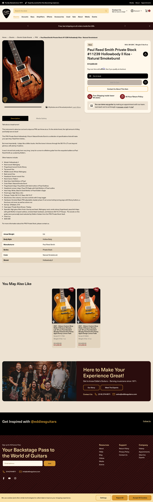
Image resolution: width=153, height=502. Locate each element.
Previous (28, 26)
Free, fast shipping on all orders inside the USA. (76, 26)
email (126, 107)
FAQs (101, 452)
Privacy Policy (124, 452)
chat (131, 107)
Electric (16, 16)
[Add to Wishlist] (145, 82)
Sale (74, 16)
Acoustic (25, 16)
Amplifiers (41, 16)
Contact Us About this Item (117, 89)
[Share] (145, 54)
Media (131, 3)
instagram (15, 478)
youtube (9, 478)
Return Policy (124, 448)
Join (49, 463)
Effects (49, 16)
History (141, 448)
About (137, 3)
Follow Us (147, 421)
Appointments (146, 3)
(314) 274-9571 (104, 394)
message (120, 107)
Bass (32, 16)
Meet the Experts (112, 387)
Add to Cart (114, 82)
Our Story (91, 387)
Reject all (119, 498)
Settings (103, 498)
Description (15, 118)
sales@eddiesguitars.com (126, 394)
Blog (100, 455)
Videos (101, 458)
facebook (3, 478)
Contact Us (123, 455)
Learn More (76, 107)
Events (94, 16)
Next (125, 26)
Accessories (59, 16)
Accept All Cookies (140, 498)
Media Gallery (41, 118)
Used (68, 16)
